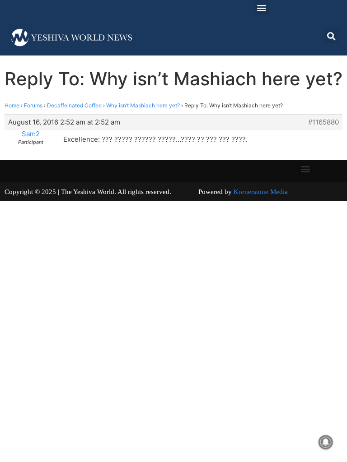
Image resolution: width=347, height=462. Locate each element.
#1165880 (323, 122)
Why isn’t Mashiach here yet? (143, 105)
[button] (261, 7)
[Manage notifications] (326, 442)
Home (12, 105)
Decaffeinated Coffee (74, 105)
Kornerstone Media (261, 191)
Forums (33, 105)
